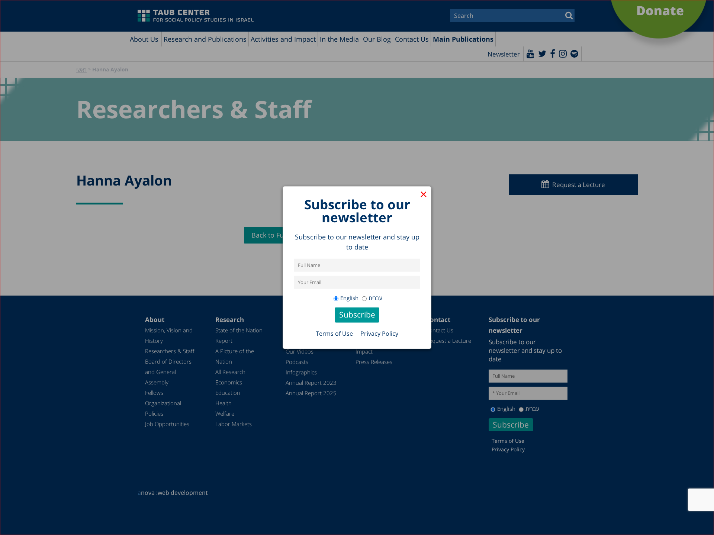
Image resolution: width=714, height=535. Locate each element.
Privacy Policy (379, 333)
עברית (375, 298)
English (349, 298)
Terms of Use (334, 333)
